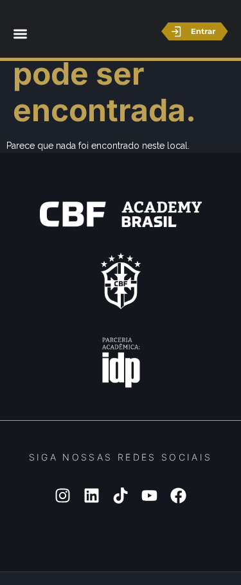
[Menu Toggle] (20, 33)
